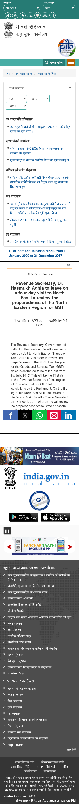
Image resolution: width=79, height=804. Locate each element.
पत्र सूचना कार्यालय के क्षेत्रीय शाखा (27, 592)
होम (8, 73)
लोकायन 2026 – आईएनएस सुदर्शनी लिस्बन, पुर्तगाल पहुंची (38, 221)
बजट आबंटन (15, 623)
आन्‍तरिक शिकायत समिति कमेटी (24, 604)
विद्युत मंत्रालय (15, 744)
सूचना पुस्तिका (15, 654)
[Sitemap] (45, 14)
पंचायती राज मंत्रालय (19, 732)
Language (48, 2)
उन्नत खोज (56, 62)
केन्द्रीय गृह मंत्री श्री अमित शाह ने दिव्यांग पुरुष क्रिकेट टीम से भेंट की (40, 243)
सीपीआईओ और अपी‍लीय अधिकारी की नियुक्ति (32, 648)
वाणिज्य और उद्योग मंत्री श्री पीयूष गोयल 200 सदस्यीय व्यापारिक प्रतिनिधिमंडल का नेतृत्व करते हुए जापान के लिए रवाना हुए (40, 182)
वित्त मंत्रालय (15, 700)
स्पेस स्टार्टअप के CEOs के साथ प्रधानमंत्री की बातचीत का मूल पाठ (36, 150)
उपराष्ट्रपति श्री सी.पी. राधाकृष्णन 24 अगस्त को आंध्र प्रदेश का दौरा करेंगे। (40, 128)
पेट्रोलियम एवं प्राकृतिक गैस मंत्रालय (28, 738)
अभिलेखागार (30, 771)
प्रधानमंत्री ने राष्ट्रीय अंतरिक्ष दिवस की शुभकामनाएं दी (39, 160)
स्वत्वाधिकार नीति (20, 767)
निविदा (65, 767)
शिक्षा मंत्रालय (15, 725)
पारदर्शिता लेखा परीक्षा (19, 641)
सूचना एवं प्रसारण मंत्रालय (22, 688)
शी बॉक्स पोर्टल (16, 673)
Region (7, 2)
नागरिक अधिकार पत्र (19, 635)
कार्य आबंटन (14, 629)
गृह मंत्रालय (14, 713)
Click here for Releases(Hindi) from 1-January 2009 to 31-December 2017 (37, 253)
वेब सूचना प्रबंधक (17, 660)
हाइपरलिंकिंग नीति (24, 762)
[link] (39, 455)
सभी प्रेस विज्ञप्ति (23, 73)
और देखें (71, 749)
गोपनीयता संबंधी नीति (52, 762)
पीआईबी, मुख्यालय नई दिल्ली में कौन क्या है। (32, 585)
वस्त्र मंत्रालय (16, 694)
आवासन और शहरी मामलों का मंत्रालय (28, 719)
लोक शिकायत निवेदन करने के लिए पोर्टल (29, 667)
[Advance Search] (52, 14)
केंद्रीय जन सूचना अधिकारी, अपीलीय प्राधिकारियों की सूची (39, 617)
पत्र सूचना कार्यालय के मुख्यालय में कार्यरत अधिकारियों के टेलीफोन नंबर (39, 577)
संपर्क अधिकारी (16, 610)
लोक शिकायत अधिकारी (20, 598)
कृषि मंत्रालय (15, 706)
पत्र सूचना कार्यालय (31, 34)
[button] (30, 14)
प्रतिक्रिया (50, 771)
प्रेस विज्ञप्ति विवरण (47, 73)
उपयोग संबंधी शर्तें (45, 767)
